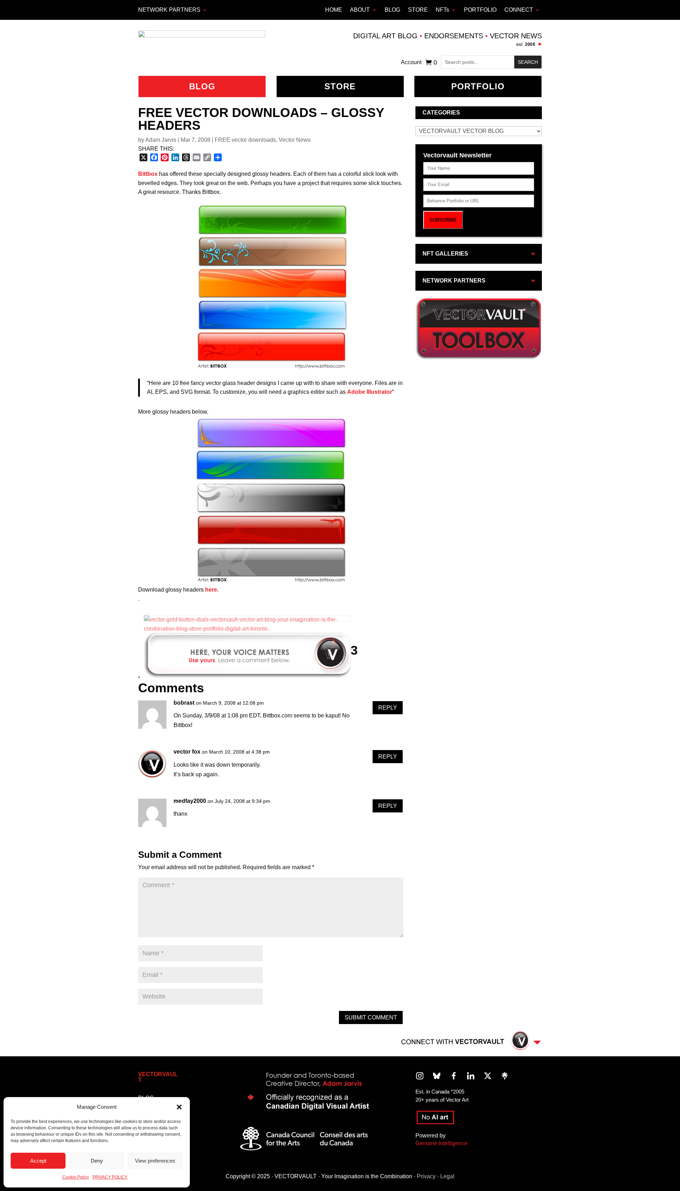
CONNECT (518, 10)
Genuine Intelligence (441, 1143)
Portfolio (478, 86)
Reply (387, 708)
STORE (418, 10)
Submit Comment (371, 1017)
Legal (447, 1176)
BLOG (392, 10)
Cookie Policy (75, 1177)
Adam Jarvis (160, 140)
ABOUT (360, 10)
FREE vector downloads (245, 140)
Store (340, 86)
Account (411, 62)
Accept (38, 1161)
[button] (179, 1107)
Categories (441, 113)
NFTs (442, 10)
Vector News (295, 140)
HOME (333, 10)
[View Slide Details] (247, 620)
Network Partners (169, 10)
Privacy (426, 1176)
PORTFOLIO (480, 10)
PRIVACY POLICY (110, 1177)
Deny (97, 1161)
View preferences (155, 1161)
